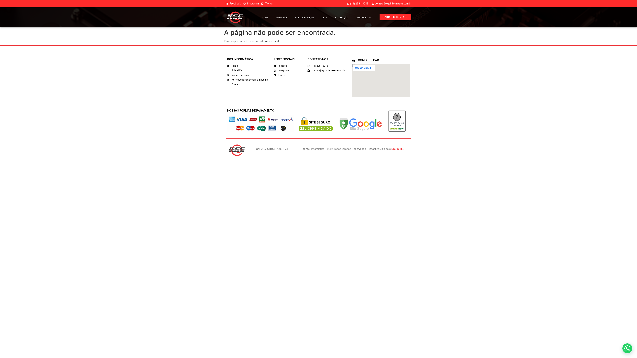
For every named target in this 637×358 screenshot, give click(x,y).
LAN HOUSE (362, 17)
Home (265, 17)
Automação (341, 17)
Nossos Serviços (304, 17)
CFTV (324, 17)
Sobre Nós (281, 17)
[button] (627, 348)
